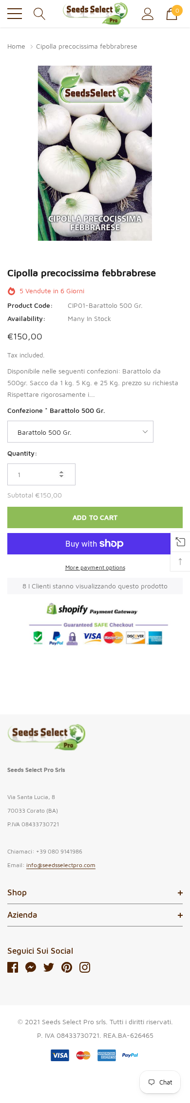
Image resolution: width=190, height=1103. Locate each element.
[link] (46, 737)
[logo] (95, 13)
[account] (148, 13)
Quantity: (22, 453)
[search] (40, 13)
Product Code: (30, 305)
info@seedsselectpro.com (60, 865)
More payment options (95, 567)
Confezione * (56, 410)
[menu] (14, 13)
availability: (26, 318)
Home (16, 46)
